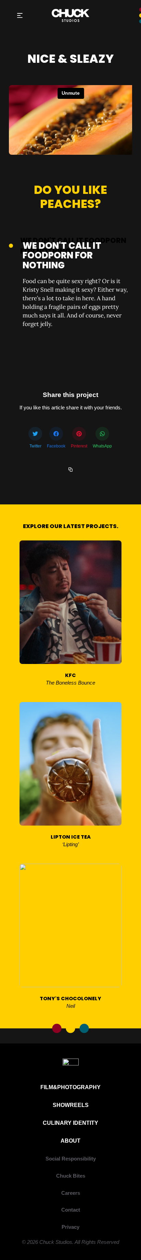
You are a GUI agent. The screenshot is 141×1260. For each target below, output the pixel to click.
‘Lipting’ (70, 844)
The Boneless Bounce (70, 683)
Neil (70, 1006)
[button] (20, 16)
